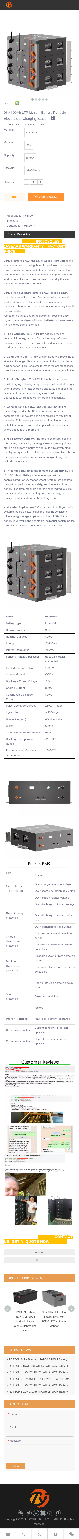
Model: (11, 215)
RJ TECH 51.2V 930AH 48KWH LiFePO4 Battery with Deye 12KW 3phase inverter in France (40, 1391)
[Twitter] (36, 1513)
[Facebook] (58, 1513)
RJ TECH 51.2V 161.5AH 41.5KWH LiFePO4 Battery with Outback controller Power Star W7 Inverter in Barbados (40, 1378)
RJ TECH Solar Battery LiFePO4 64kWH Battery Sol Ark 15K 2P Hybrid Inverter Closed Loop (40, 1359)
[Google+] (50, 1513)
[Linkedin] (43, 1513)
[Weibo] (29, 1513)
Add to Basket (48, 196)
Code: (10, 225)
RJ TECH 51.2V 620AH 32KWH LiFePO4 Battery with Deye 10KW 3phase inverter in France (40, 1385)
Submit (16, 1466)
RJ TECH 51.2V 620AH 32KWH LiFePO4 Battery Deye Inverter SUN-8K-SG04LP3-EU (40, 1372)
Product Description (19, 234)
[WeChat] (21, 1513)
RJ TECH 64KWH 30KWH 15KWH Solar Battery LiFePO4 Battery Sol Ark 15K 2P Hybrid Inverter (40, 1365)
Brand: (11, 220)
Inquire (14, 196)
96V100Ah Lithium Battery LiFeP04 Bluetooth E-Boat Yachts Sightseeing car (25, 1321)
